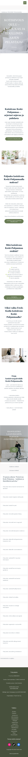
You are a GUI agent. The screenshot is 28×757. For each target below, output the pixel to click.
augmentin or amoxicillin (15, 624)
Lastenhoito (15, 722)
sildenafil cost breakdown (15, 549)
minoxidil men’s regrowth (15, 522)
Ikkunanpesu (14, 717)
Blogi (14, 733)
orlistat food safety (13, 597)
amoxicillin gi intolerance (15, 651)
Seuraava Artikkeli (14, 470)
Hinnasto (14, 729)
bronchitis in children (14, 632)
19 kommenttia (18, 12)
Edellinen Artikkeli (14, 466)
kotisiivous (4, 12)
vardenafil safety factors (15, 588)
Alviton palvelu (15, 726)
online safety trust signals (15, 616)
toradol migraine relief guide (16, 497)
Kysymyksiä (14, 731)
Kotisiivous (15, 715)
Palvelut (14, 713)
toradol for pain (13, 505)
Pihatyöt (15, 720)
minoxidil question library (15, 514)
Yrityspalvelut (14, 718)
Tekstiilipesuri (14, 727)
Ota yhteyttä (14, 734)
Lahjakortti (15, 724)
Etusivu (14, 711)
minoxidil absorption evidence (16, 530)
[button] (14, 139)
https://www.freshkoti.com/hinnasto (14, 216)
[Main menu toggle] (25, 2)
